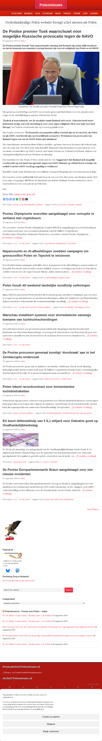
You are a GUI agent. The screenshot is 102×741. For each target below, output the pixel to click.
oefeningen (79, 307)
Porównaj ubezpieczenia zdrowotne (19, 580)
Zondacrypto (66, 379)
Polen (87, 307)
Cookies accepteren (51, 717)
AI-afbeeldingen (51, 277)
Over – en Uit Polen (21, 243)
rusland (78, 204)
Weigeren (51, 724)
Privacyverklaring (56, 737)
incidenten (68, 499)
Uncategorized (19, 462)
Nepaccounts (64, 277)
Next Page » (93, 509)
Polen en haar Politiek (41, 307)
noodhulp (69, 307)
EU (41, 462)
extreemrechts (56, 499)
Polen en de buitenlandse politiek (28, 204)
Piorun (83, 413)
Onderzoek (49, 379)
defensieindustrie (54, 413)
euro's (46, 462)
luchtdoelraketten (71, 413)
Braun (46, 499)
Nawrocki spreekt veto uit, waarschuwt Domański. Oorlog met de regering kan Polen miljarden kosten (48, 627)
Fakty (23, 41)
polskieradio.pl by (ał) (24, 194)
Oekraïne (54, 462)
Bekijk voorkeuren (51, 731)
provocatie (61, 204)
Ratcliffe (70, 204)
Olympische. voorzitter (66, 243)
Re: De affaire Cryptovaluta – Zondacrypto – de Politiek (27, 615)
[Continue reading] (12, 237)
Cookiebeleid (43, 737)
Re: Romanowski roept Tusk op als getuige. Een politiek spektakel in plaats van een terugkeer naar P (48, 635)
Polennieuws (51, 5)
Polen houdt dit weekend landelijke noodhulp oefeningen (46, 285)
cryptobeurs (49, 243)
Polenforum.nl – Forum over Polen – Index (26, 611)
